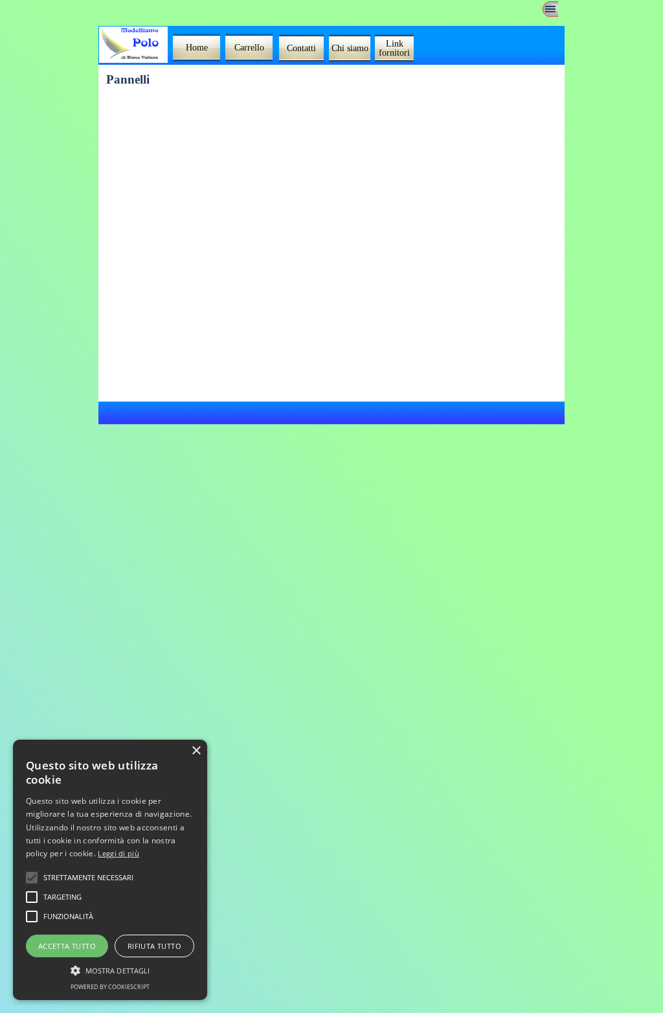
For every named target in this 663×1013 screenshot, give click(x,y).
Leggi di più (118, 853)
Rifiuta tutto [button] (154, 946)
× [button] (196, 751)
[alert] (110, 870)
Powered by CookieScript (110, 987)
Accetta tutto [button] (67, 946)
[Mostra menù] (550, 9)
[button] (110, 969)
